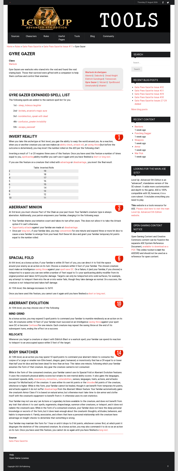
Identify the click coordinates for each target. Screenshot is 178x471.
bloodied (91, 382)
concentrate (66, 231)
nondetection (24, 116)
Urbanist (102, 85)
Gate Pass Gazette (32, 46)
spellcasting (28, 157)
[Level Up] (89, 18)
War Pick (139, 153)
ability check (66, 144)
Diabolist (98, 75)
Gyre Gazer (91, 82)
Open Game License (19, 458)
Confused (33, 325)
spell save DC (67, 269)
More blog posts (139, 109)
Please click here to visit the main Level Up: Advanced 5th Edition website (150, 212)
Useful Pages (61, 38)
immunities (52, 379)
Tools (77, 36)
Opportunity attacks (22, 227)
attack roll (79, 144)
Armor (137, 146)
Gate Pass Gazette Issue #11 (58, 46)
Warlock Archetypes (96, 72)
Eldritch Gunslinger (94, 79)
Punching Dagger (143, 133)
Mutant (103, 82)
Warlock (13, 64)
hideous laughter (33, 105)
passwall (31, 127)
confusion (23, 121)
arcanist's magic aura (37, 110)
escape (22, 127)
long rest (26, 231)
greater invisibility (37, 121)
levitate (22, 110)
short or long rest (101, 157)
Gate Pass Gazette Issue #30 (149, 97)
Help (11, 454)
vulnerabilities (65, 379)
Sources (15, 36)
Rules (46, 36)
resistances (39, 379)
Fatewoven (110, 79)
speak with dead (40, 116)
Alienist (88, 75)
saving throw (93, 144)
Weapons (139, 140)
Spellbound (114, 82)
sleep (21, 105)
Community (108, 36)
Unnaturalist (91, 85)
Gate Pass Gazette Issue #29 (149, 94)
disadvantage (79, 162)
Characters (31, 36)
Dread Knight (111, 75)
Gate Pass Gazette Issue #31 (149, 90)
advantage (65, 162)
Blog (92, 36)
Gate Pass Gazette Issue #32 (149, 87)
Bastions (139, 126)
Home (10, 46)
